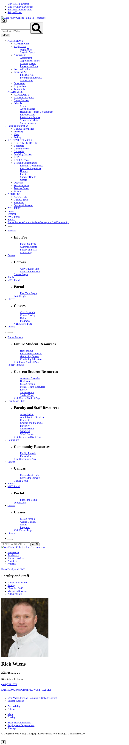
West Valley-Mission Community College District (32, 698)
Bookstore (19, 145)
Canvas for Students (30, 271)
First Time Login (28, 293)
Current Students (28, 246)
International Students (31, 353)
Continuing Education (31, 359)
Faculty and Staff (28, 249)
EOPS (17, 157)
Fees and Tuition (22, 69)
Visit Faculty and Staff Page (28, 437)
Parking (18, 137)
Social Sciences (28, 123)
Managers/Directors (17, 591)
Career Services (21, 100)
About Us (12, 561)
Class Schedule (27, 312)
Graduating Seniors (29, 356)
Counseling (19, 151)
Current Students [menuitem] (31, 222)
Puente (23, 174)
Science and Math (29, 120)
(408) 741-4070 (9, 684)
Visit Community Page (25, 459)
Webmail (12, 213)
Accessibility (14, 706)
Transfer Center (21, 188)
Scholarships (26, 80)
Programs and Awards (31, 77)
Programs (25, 321)
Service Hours (27, 392)
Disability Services (23, 154)
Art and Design (27, 109)
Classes (11, 299)
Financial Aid (20, 72)
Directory (18, 131)
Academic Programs (24, 97)
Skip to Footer (15, 12)
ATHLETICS (14, 208)
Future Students (28, 244)
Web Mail (25, 431)
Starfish (11, 219)
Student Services (16, 558)
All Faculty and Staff (18, 582)
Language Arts (27, 114)
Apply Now (20, 46)
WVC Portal (14, 216)
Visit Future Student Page (26, 362)
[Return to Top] (3, 742)
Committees (26, 420)
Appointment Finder (30, 60)
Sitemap (12, 728)
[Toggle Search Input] (4, 21)
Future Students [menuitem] (15, 222)
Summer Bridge (28, 177)
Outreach (18, 182)
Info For (12, 230)
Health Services (21, 160)
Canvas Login (21, 274)
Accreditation (27, 414)
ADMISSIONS (15, 40)
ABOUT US (14, 194)
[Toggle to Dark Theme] (11, 226)
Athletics (12, 563)
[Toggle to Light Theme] (9, 226)
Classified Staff (15, 588)
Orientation (19, 83)
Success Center (21, 185)
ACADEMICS (15, 91)
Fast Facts (19, 202)
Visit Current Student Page (27, 398)
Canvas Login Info (29, 268)
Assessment (19, 55)
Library (11, 326)
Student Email (27, 395)
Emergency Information (19, 722)
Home (4, 569)
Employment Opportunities (21, 725)
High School (26, 350)
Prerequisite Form (29, 66)
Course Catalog (28, 315)
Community (26, 252)
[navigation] (64, 8)
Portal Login (20, 296)
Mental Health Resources (32, 386)
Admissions (13, 552)
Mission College (16, 700)
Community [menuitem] (63, 222)
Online (23, 318)
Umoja (23, 179)
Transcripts (19, 89)
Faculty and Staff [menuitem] (48, 222)
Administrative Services (32, 417)
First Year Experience (30, 168)
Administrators (15, 594)
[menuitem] (68, 64)
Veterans (18, 191)
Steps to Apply (27, 52)
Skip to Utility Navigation (20, 6)
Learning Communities (25, 162)
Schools (18, 103)
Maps (16, 134)
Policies (11, 709)
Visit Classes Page (23, 323)
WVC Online (27, 434)
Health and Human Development (36, 111)
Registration (20, 86)
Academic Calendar (30, 378)
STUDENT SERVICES (20, 140)
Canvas (11, 211)
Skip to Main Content (18, 4)
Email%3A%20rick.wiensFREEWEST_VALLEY (26, 689)
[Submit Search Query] (36, 28)
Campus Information (18, 126)
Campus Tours (21, 199)
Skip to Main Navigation (20, 9)
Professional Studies (30, 117)
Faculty (11, 585)
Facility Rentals (28, 453)
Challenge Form (28, 63)
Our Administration (23, 205)
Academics (13, 555)
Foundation (25, 456)
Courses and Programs (31, 423)
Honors (24, 171)
